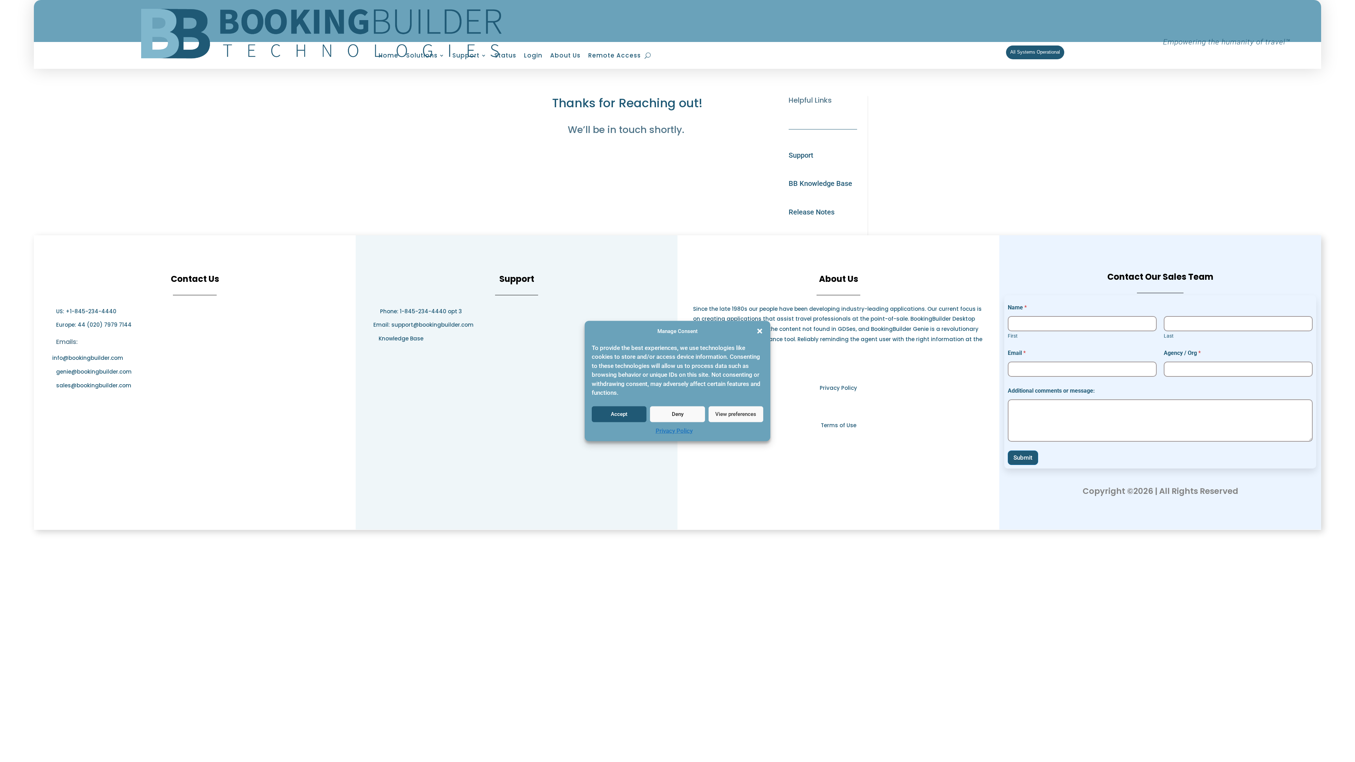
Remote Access (614, 56)
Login (533, 56)
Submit (1022, 457)
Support (801, 155)
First (1013, 336)
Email (1017, 353)
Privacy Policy (674, 430)
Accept (619, 414)
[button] (759, 331)
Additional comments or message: (1051, 390)
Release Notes (812, 212)
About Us (565, 56)
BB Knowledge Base (820, 183)
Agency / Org (1182, 353)
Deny (677, 414)
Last (1169, 336)
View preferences (735, 414)
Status (505, 56)
